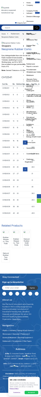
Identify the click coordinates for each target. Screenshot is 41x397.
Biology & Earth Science (25, 330)
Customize (16, 392)
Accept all (31, 392)
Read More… (16, 319)
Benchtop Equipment (29, 88)
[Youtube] (37, 294)
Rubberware (7, 341)
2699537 (14, 359)
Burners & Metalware (9, 337)
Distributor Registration (29, 160)
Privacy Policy (14, 388)
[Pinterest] (17, 294)
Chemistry (12, 330)
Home (28, 3)
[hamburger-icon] (37, 2)
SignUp (32, 288)
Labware (29, 13)
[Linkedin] (24, 294)
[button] (37, 44)
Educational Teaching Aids (30, 118)
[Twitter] (11, 294)
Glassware (16, 334)
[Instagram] (30, 294)
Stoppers (6, 46)
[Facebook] (4, 294)
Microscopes (7, 334)
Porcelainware (17, 341)
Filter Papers (27, 341)
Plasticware (25, 334)
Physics (5, 330)
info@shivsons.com (31, 359)
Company (29, 5)
